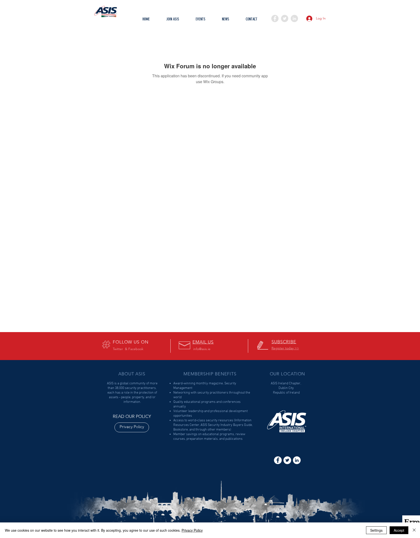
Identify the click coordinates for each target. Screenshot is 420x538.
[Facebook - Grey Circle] (275, 18)
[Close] (414, 530)
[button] (200, 21)
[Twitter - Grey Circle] (284, 18)
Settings (376, 530)
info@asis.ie (201, 349)
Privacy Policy (192, 530)
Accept (399, 530)
